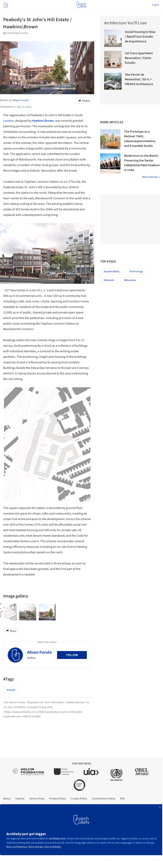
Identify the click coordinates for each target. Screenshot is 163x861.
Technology (136, 271)
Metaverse (130, 280)
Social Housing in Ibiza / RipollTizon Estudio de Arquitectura (140, 37)
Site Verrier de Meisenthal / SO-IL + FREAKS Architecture (139, 79)
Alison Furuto (39, 652)
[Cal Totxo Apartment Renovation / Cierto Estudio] (113, 59)
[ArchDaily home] (81, 5)
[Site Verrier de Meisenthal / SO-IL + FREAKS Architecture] (113, 81)
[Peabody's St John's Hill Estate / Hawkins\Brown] (8, 612)
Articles (11, 690)
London (8, 121)
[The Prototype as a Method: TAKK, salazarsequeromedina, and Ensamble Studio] (110, 139)
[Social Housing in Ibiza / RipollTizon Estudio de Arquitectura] (113, 38)
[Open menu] (5, 5)
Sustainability (112, 271)
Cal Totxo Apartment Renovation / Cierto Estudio (139, 58)
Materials (109, 280)
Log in (155, 4)
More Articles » (151, 177)
